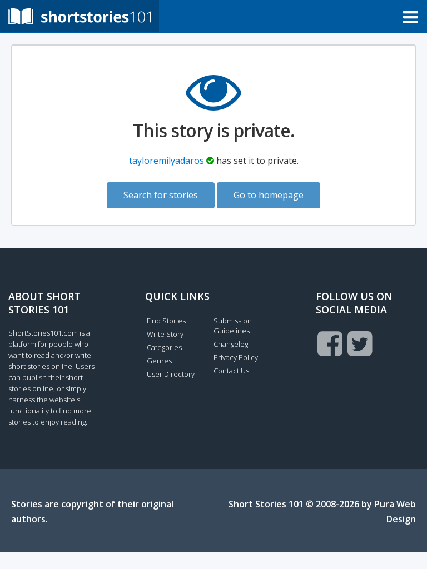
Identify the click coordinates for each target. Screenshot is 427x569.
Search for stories (160, 195)
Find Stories (166, 321)
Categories (164, 347)
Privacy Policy (236, 357)
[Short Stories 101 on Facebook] (330, 343)
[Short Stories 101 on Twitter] (360, 343)
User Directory (171, 374)
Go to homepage (269, 195)
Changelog (231, 344)
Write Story (165, 334)
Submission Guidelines (233, 326)
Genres (159, 361)
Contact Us (231, 371)
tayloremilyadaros (166, 160)
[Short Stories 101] (79, 16)
